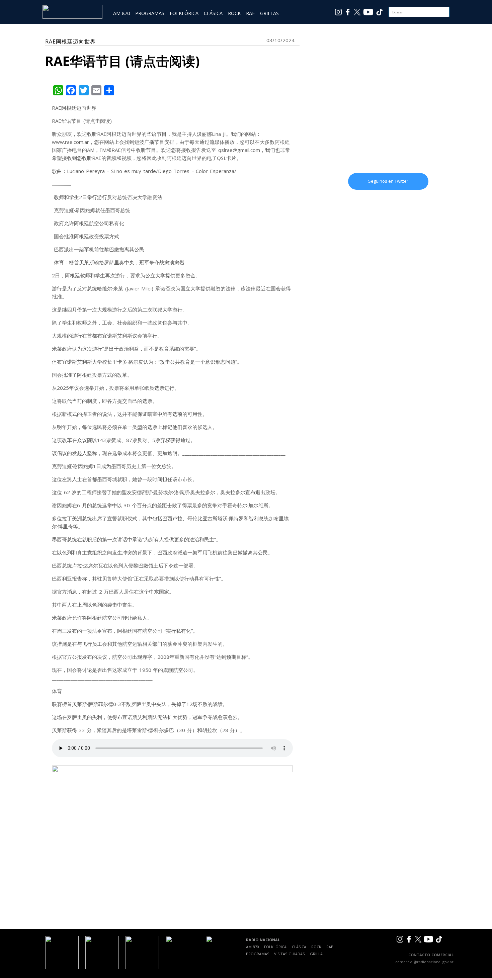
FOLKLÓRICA (184, 13)
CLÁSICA (213, 13)
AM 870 (121, 13)
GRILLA (316, 953)
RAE (250, 13)
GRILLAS (269, 13)
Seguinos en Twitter (388, 181)
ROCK (234, 13)
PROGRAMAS (149, 13)
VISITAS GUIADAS (289, 953)
